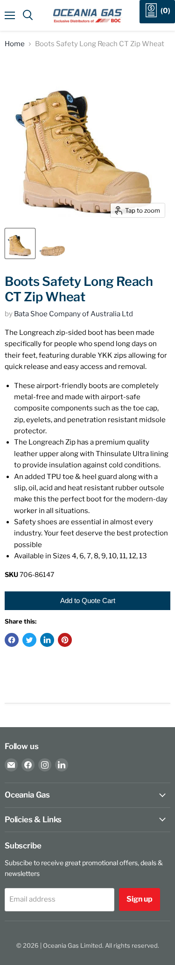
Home (15, 44)
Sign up (139, 899)
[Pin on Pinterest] (65, 640)
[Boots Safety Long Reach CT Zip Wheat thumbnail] (20, 243)
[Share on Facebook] (12, 640)
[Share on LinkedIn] (47, 640)
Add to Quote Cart (87, 600)
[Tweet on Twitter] (29, 640)
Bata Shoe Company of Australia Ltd (73, 314)
